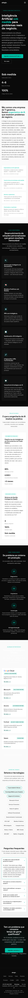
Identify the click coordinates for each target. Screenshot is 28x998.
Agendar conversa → (14, 950)
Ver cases (6, 61)
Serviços (11, 976)
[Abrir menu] (25, 2)
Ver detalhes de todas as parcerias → (14, 755)
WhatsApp (16, 984)
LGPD (17, 980)
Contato (12, 980)
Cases (16, 976)
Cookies (23, 980)
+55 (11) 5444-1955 (7, 984)
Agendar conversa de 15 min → (12, 56)
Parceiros (22, 976)
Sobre (4, 976)
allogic (4, 3)
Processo (5, 980)
